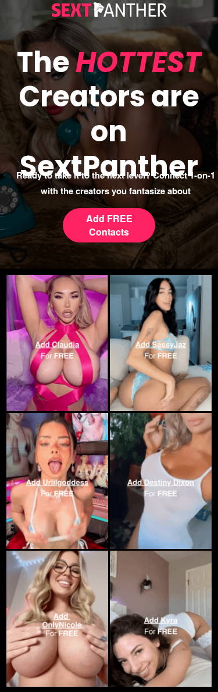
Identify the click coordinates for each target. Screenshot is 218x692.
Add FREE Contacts (109, 225)
